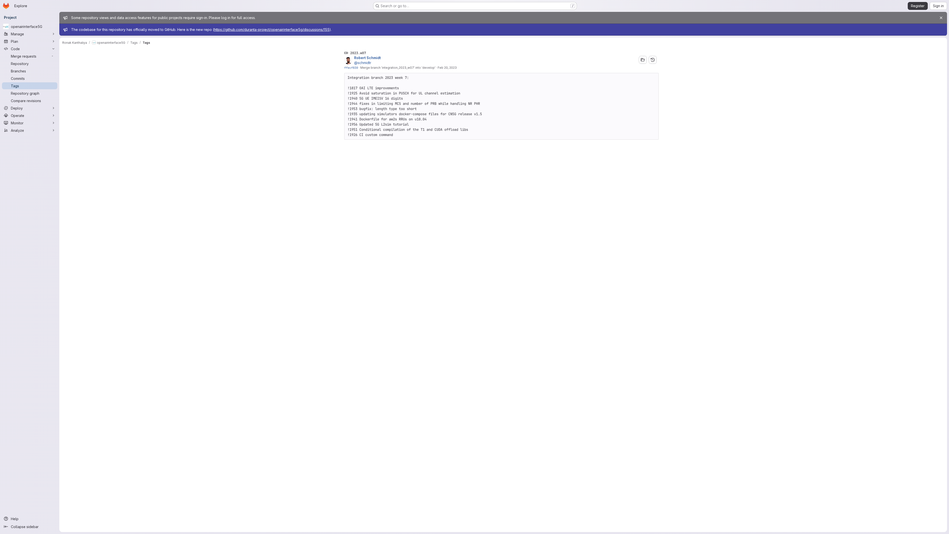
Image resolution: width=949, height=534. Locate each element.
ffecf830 (351, 67)
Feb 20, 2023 (447, 67)
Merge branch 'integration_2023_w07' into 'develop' (397, 67)
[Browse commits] (653, 60)
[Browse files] (643, 60)
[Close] (941, 18)
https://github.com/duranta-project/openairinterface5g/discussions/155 (271, 29)
